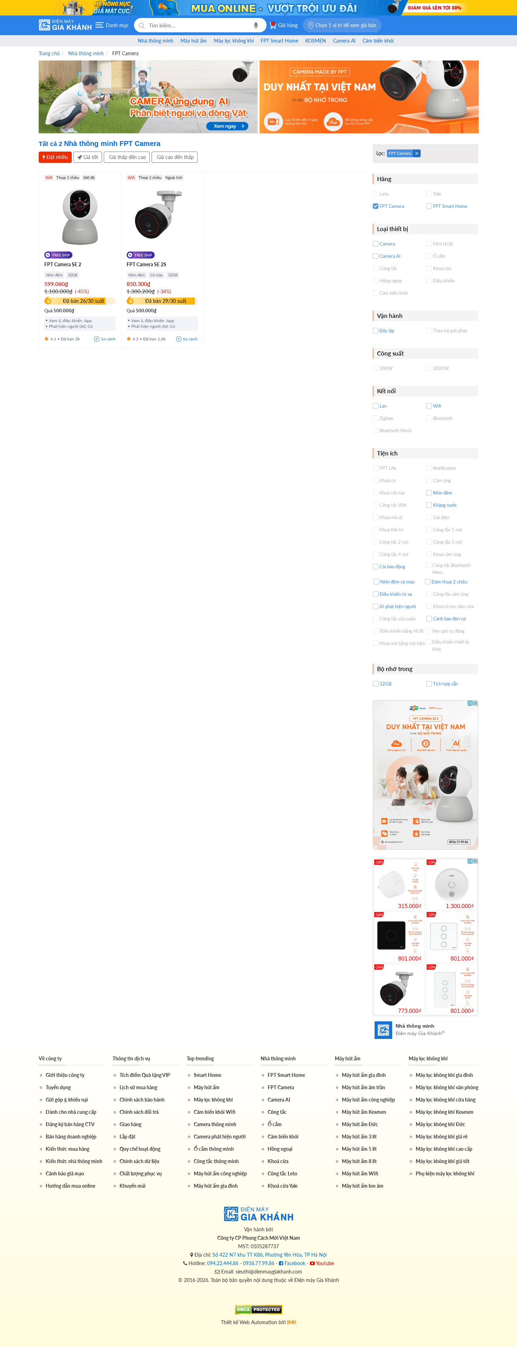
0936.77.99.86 (258, 1263)
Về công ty (50, 1058)
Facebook (294, 1263)
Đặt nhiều (56, 157)
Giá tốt (90, 157)
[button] (342, 25)
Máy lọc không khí (428, 1058)
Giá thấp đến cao (127, 157)
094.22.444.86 (222, 1263)
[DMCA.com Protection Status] (258, 1309)
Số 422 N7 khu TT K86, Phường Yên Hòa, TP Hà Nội (269, 1255)
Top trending (200, 1058)
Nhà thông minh (278, 1058)
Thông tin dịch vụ (131, 1058)
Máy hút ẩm (347, 1058)
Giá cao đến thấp (174, 157)
